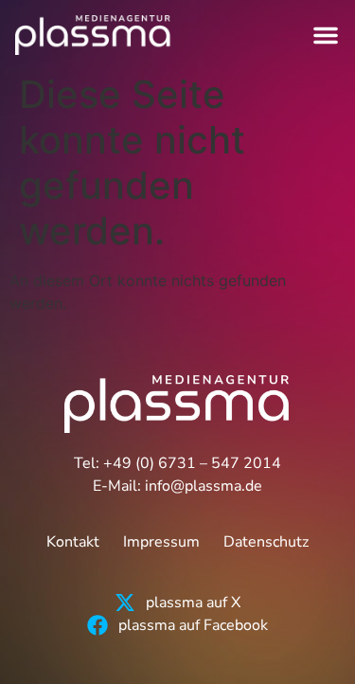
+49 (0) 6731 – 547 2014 (192, 463)
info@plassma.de (203, 486)
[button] (326, 35)
